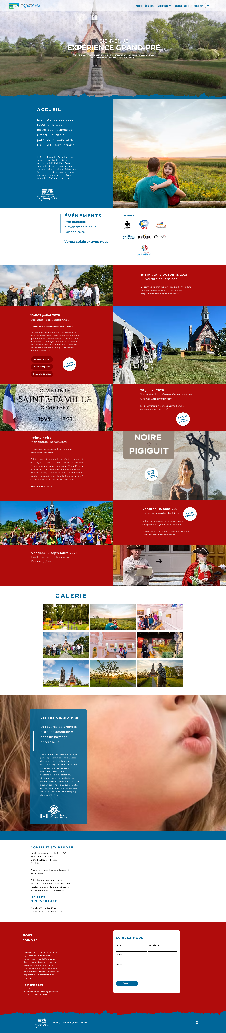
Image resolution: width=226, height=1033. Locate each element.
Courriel (119, 954)
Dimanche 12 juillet (42, 374)
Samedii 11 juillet (42, 367)
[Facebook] (197, 1022)
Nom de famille (153, 945)
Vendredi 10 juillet (42, 359)
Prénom (118, 945)
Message (119, 964)
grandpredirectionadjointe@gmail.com (41, 991)
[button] (66, 617)
